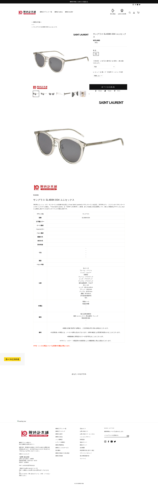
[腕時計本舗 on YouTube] (112, 442)
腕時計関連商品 (60, 445)
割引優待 (58, 450)
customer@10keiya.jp (29, 465)
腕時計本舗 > (37, 22)
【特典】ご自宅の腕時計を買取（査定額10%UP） (108, 62)
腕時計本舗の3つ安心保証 (62, 453)
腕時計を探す (59, 434)
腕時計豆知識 (59, 455)
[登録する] (128, 436)
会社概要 (82, 447)
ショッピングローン (85, 436)
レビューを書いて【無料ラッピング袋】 (108, 72)
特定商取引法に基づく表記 (87, 450)
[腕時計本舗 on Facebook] (108, 442)
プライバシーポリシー (86, 453)
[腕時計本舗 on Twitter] (115, 442)
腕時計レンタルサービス (62, 447)
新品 (95, 50)
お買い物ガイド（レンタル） (87, 434)
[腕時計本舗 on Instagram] (105, 442)
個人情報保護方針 (84, 455)
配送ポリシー (83, 445)
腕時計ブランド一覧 (61, 428)
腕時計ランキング (60, 431)
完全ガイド (83, 428)
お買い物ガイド (84, 431)
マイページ (83, 458)
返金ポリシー (83, 442)
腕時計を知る (59, 436)
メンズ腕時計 (59, 439)
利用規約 (82, 439)
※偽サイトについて (24, 454)
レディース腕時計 (60, 442)
